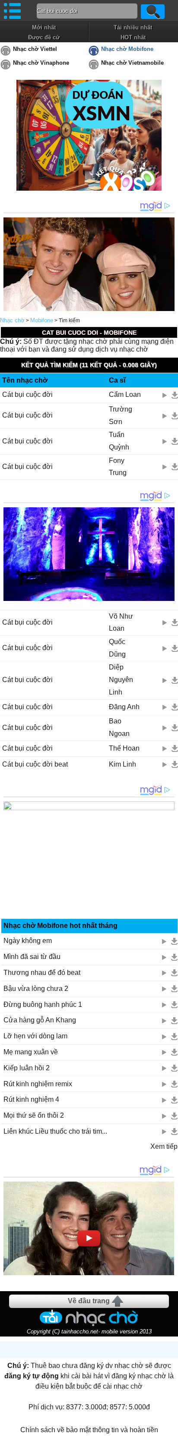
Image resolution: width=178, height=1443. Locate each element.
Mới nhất (44, 27)
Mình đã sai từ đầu (31, 956)
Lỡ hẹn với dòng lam (35, 1036)
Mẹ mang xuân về (30, 1052)
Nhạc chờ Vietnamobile (132, 63)
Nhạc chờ (12, 320)
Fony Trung (118, 467)
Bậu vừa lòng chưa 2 (35, 988)
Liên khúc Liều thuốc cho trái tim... (55, 1131)
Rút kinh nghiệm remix (37, 1084)
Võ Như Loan (121, 622)
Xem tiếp (164, 1146)
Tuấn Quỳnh (119, 441)
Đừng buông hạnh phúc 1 (42, 1004)
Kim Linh (122, 764)
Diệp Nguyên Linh (121, 679)
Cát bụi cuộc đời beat (35, 764)
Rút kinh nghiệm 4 (31, 1099)
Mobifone (41, 320)
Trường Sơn (120, 415)
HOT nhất (133, 37)
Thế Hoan (124, 748)
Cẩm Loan (125, 394)
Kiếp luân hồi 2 (26, 1068)
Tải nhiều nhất (133, 27)
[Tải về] (175, 395)
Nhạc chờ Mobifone (127, 49)
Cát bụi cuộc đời (27, 394)
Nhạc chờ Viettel (35, 49)
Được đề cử (44, 37)
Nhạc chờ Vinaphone (41, 63)
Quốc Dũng (117, 648)
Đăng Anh (124, 706)
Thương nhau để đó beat (41, 972)
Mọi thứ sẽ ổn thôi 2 (33, 1115)
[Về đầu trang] (169, 1434)
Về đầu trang (89, 1301)
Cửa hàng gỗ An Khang (39, 1020)
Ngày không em (27, 940)
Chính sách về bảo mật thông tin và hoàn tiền (89, 1430)
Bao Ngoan (119, 727)
